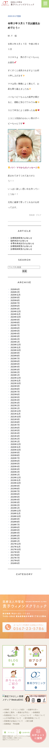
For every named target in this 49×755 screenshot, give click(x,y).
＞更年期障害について (31, 718)
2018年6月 (15, 527)
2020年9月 (15, 452)
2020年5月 (15, 463)
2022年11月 (16, 381)
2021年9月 (15, 419)
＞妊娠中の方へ (32, 710)
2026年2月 (15, 292)
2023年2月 (15, 372)
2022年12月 (16, 378)
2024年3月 (15, 336)
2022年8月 (15, 389)
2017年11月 (16, 547)
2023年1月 (15, 375)
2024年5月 (15, 331)
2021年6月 (15, 428)
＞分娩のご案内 (8, 712)
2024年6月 (15, 328)
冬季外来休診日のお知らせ (22, 243)
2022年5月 (15, 397)
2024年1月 (15, 342)
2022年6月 (15, 394)
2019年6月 (15, 494)
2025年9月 (15, 297)
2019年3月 (15, 502)
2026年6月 (15, 289)
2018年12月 (16, 511)
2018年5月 (15, 530)
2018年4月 (15, 533)
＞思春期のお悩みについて (12, 721)
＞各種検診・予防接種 (10, 724)
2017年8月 (15, 555)
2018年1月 (15, 541)
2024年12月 (16, 311)
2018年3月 (15, 536)
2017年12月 (16, 544)
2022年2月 (15, 405)
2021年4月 (15, 433)
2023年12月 (16, 344)
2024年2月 (15, 339)
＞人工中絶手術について (11, 718)
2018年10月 (16, 516)
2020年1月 (15, 475)
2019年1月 (15, 508)
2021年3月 (15, 436)
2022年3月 (15, 403)
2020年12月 (16, 444)
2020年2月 (15, 472)
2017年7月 (15, 558)
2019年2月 (15, 505)
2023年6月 (15, 361)
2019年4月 (15, 500)
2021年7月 (15, 425)
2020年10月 (16, 450)
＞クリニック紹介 (18, 710)
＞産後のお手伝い (23, 712)
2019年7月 (15, 491)
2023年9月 (15, 353)
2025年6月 (15, 306)
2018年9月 (15, 519)
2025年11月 (16, 295)
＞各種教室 (35, 712)
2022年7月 (15, 392)
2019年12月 (16, 477)
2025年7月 (15, 303)
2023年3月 (15, 369)
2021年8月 (15, 422)
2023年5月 (15, 364)
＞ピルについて (25, 715)
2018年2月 (15, 538)
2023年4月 (15, 367)
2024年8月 (15, 322)
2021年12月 (16, 411)
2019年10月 (16, 483)
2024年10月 (16, 317)
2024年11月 (16, 314)
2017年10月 (16, 549)
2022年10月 (16, 383)
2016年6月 (15, 563)
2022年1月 (15, 408)
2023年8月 (15, 356)
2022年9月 (15, 386)
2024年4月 (15, 333)
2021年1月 (15, 441)
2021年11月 (16, 414)
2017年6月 (15, 560)
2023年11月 (16, 347)
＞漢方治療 (29, 721)
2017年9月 (15, 552)
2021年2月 (15, 439)
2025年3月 (15, 309)
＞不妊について (39, 715)
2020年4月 (15, 466)
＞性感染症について (10, 715)
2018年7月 (15, 524)
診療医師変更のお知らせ (21, 238)
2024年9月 (15, 320)
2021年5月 (15, 430)
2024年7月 (15, 325)
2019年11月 (16, 480)
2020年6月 (15, 461)
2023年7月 (15, 358)
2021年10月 (16, 417)
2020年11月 (16, 447)
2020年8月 (15, 455)
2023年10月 (16, 350)
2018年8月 (15, 522)
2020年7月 (15, 458)
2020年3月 (15, 469)
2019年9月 (15, 486)
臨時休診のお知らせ (19, 241)
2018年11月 (16, 513)
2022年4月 (15, 400)
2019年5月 (15, 497)
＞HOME (5, 710)
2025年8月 (15, 300)
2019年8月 (15, 488)
